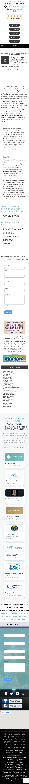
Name (6, 266)
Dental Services (22, 747)
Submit (8, 312)
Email (6, 282)
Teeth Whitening (7, 403)
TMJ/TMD (5, 405)
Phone (6, 288)
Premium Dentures (9, 759)
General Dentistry (8, 386)
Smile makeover (7, 402)
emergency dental (8, 383)
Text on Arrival (14, 29)
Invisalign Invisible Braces (14, 755)
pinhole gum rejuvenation (10, 392)
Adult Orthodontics (9, 749)
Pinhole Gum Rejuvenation (9, 757)
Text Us (14, 33)
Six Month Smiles (20, 764)
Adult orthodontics (8, 371)
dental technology (8, 380)
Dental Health (7, 377)
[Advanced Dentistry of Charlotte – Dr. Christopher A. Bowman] (14, 6)
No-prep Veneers (20, 759)
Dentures (5, 381)
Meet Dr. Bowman (12, 747)
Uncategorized (7, 406)
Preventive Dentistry (9, 394)
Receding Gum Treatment (12, 338)
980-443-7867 (11, 216)
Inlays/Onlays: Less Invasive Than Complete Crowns (18, 61)
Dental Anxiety (7, 374)
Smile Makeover (22, 766)
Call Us (15, 25)
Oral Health (6, 389)
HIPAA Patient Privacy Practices (10, 771)
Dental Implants (7, 378)
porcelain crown (6, 107)
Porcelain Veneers (21, 757)
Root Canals (6, 397)
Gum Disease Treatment (14, 754)
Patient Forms (19, 769)
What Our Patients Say (8, 769)
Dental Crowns (9, 750)
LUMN (8, 778)
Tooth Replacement (20, 761)
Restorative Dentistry (9, 761)
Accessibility (17, 772)
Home (4, 747)
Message (7, 294)
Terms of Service (8, 772)
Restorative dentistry (9, 396)
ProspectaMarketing (14, 780)
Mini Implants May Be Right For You (17, 259)
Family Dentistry (7, 384)
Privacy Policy (23, 771)
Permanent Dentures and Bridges (14, 762)
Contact (23, 772)
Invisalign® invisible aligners (11, 387)
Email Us (15, 37)
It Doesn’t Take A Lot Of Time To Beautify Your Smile (13, 257)
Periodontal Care (7, 390)
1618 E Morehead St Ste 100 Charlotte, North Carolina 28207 (12, 236)
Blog (12, 53)
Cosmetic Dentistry (13, 66)
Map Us (14, 41)
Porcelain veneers (8, 393)
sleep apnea (6, 400)
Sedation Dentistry (8, 399)
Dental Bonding (7, 376)
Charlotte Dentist (5, 53)
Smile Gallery (19, 767)
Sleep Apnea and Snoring (9, 766)
